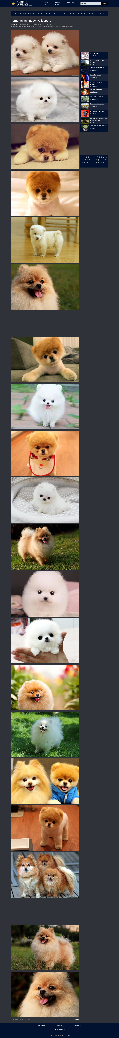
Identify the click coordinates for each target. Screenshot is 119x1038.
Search (104, 3)
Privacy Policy (59, 1026)
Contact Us (77, 1026)
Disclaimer (70, 3)
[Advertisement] (45, 323)
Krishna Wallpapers (59, 1029)
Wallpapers (14, 24)
